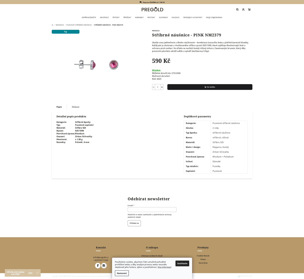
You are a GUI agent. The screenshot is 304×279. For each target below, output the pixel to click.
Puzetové (217, 171)
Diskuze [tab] (75, 107)
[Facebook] (98, 265)
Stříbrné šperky (82, 122)
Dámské (217, 161)
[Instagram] (104, 265)
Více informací (164, 267)
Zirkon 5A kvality (221, 152)
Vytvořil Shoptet (246, 276)
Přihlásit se (134, 223)
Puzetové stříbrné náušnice (226, 123)
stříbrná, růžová (221, 137)
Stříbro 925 (218, 142)
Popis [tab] (59, 107)
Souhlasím (182, 263)
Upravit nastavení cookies (100, 276)
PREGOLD (156, 31)
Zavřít (165, 95)
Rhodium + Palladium (223, 156)
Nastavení (122, 273)
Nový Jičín (203, 263)
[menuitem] (89, 17)
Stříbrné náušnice (221, 132)
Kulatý (226, 147)
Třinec (203, 259)
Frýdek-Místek (203, 256)
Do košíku (211, 87)
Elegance (217, 147)
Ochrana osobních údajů (152, 256)
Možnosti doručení (161, 76)
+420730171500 (101, 260)
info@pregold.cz (101, 257)
